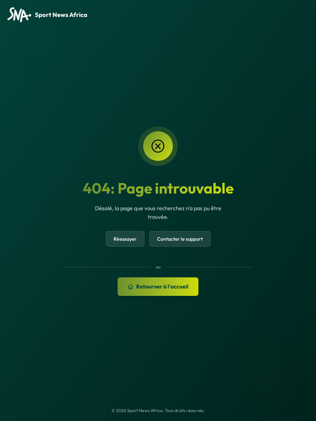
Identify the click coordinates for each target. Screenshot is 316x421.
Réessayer (125, 239)
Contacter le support (180, 239)
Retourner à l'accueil (162, 286)
